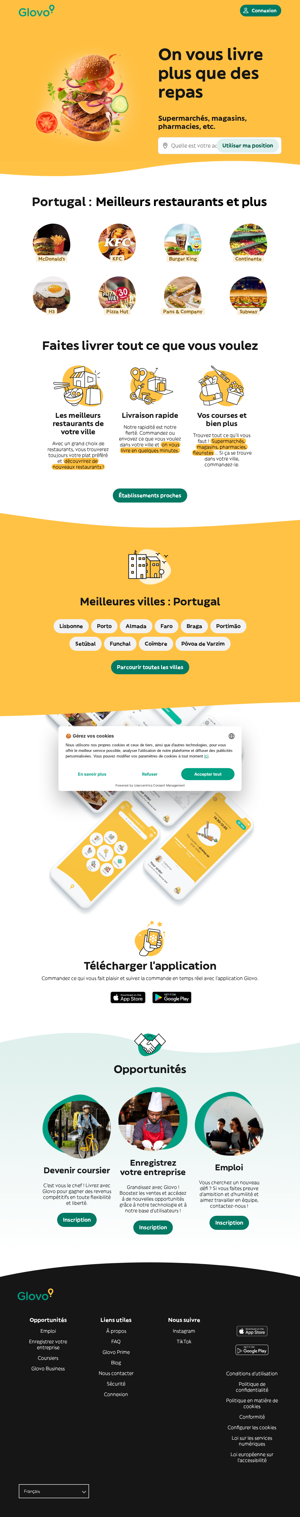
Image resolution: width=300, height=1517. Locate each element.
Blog (116, 1363)
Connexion (116, 1394)
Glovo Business (48, 1368)
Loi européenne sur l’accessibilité (252, 1457)
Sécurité (116, 1384)
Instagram (184, 1331)
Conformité (252, 1417)
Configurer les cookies (252, 1427)
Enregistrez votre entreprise (48, 1344)
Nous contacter (116, 1373)
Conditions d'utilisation (252, 1373)
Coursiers (48, 1358)
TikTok (184, 1341)
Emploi (48, 1331)
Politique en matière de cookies (252, 1403)
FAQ (116, 1341)
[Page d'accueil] (36, 10)
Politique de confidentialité (252, 1387)
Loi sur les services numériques (252, 1441)
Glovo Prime (116, 1352)
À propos (116, 1331)
